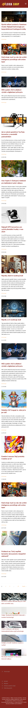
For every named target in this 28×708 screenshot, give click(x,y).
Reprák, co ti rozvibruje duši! (11, 320)
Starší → (24, 586)
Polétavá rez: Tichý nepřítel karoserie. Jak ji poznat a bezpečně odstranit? (13, 553)
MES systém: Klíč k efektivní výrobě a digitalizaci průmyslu (12, 91)
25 (18, 586)
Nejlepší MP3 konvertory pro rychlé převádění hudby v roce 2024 (12, 229)
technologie (3, 39)
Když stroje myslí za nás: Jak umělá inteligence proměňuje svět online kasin (13, 59)
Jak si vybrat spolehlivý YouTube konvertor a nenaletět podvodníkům (12, 134)
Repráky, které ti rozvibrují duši (12, 276)
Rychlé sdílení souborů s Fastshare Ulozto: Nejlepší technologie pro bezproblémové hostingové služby (13, 26)
